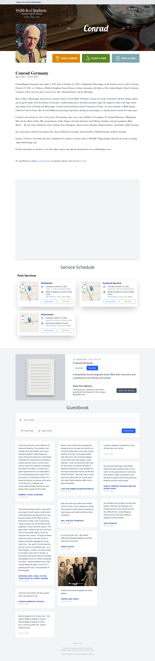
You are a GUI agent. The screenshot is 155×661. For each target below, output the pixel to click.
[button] (29, 288)
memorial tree (45, 160)
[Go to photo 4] (73, 583)
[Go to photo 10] (82, 583)
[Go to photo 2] (70, 583)
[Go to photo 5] (75, 583)
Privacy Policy (70, 650)
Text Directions (49, 302)
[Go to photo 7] (78, 583)
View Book (79, 368)
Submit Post (128, 431)
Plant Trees (65, 302)
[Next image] (94, 571)
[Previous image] (60, 571)
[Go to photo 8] (79, 583)
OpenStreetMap (80, 654)
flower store (81, 160)
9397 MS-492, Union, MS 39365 (58, 325)
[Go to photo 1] (69, 583)
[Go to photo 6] (76, 583)
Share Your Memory (127, 390)
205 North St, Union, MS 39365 (58, 297)
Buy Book (92, 368)
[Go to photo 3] (72, 583)
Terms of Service (84, 650)
